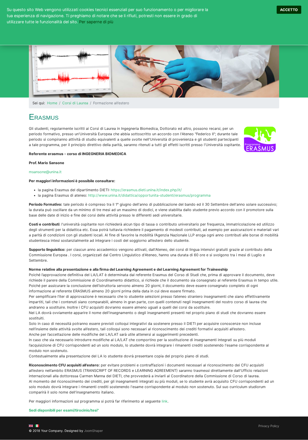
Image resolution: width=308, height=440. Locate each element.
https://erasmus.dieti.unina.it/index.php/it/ (146, 190)
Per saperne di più (96, 21)
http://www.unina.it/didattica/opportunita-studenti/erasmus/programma (149, 195)
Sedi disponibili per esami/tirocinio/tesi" (64, 410)
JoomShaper (93, 431)
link (165, 401)
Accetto (289, 9)
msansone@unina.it (45, 172)
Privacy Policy (268, 426)
